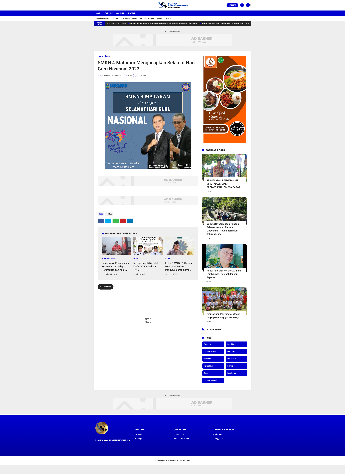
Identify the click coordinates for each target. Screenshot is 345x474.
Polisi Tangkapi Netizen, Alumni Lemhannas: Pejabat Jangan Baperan (223, 274)
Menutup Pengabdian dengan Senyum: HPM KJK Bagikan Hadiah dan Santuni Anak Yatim (215, 23)
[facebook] (94, 5)
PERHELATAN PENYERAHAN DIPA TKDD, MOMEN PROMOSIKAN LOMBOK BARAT (223, 184)
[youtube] (105, 5)
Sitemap (232, 5)
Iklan (107, 56)
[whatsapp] (116, 221)
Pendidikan (137, 18)
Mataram (231, 351)
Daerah (132, 13)
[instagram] (102, 5)
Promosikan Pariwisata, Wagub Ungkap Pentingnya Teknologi (223, 316)
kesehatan (231, 373)
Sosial (159, 18)
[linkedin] (130, 221)
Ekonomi (168, 18)
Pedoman (217, 434)
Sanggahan (218, 438)
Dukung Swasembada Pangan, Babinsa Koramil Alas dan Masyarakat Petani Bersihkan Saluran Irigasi (222, 229)
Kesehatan (125, 18)
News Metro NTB (181, 438)
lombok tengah (211, 380)
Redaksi (138, 434)
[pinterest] (123, 221)
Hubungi (138, 438)
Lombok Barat (210, 351)
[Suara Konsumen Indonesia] (172, 9)
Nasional (120, 13)
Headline (108, 13)
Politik (115, 18)
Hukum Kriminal (102, 18)
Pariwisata (149, 18)
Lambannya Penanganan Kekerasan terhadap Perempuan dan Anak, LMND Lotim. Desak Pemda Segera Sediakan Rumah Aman (115, 267)
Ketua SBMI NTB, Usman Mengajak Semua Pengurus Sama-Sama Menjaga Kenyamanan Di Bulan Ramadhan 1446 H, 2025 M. (178, 267)
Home (97, 13)
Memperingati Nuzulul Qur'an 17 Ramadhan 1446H (145, 266)
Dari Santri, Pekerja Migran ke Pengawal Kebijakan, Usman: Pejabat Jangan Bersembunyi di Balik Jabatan (148, 23)
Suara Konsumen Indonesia (179, 460)
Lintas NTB (179, 434)
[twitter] (98, 5)
